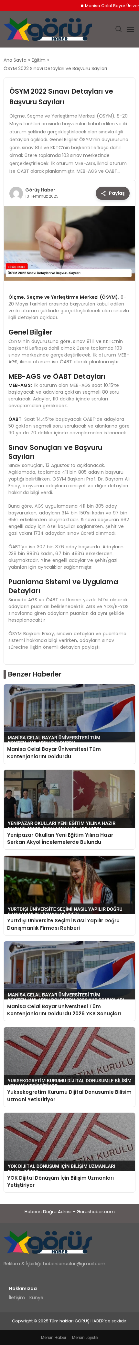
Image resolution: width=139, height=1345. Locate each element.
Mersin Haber (53, 1337)
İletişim (17, 1297)
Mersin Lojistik (85, 1337)
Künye (36, 1297)
